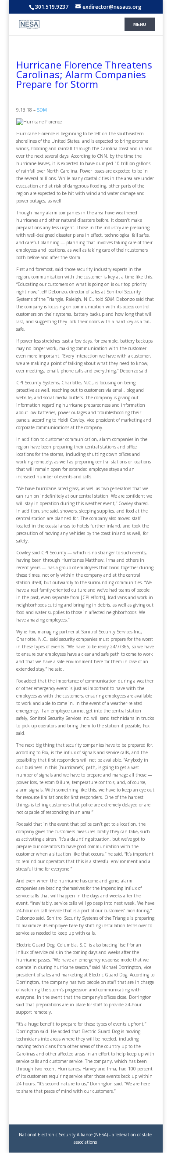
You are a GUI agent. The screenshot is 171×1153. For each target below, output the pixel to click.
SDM (42, 110)
